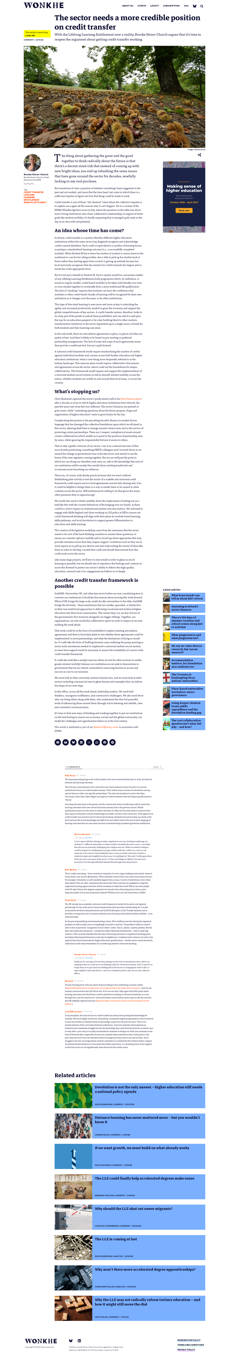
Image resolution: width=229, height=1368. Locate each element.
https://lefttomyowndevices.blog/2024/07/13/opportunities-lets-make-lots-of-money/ (102, 988)
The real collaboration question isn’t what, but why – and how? (186, 723)
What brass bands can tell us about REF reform (187, 597)
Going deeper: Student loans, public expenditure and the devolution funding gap (186, 708)
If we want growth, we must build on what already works (142, 1148)
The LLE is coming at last (116, 1239)
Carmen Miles (102, 1135)
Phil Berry (88, 837)
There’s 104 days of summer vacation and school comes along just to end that (187, 622)
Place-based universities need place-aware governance (187, 692)
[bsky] (194, 6)
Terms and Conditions (190, 1345)
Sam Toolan (101, 1317)
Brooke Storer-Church (36, 174)
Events (142, 6)
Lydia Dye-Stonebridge (107, 1226)
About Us (127, 6)
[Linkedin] (78, 1340)
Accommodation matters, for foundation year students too (186, 663)
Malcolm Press (103, 1165)
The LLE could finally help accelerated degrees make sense (144, 1178)
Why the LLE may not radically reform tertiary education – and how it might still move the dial (147, 1302)
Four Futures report (131, 399)
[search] (201, 6)
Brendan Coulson (104, 1196)
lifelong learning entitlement (31, 197)
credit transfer (33, 192)
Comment (29, 40)
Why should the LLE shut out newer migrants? (133, 1209)
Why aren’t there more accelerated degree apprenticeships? (145, 1269)
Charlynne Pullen (104, 1287)
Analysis (118, 1256)
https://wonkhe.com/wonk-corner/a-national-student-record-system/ (107, 1002)
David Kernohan (103, 1104)
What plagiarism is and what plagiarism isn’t (186, 636)
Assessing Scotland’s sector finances (184, 608)
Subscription (171, 6)
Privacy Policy (186, 1350)
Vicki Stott (89, 957)
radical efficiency (35, 202)
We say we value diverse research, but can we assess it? (186, 649)
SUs (186, 6)
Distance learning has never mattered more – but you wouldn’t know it (147, 1120)
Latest (154, 6)
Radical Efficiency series (106, 727)
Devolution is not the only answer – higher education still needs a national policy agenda (148, 1089)
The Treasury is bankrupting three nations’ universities (184, 677)
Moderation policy (189, 1340)
